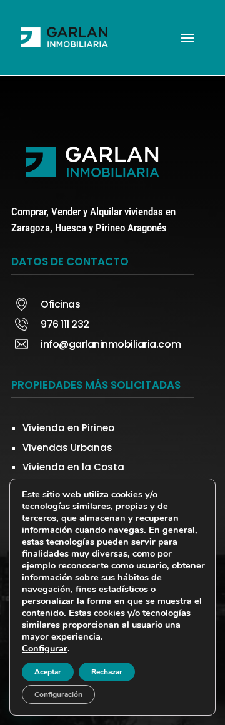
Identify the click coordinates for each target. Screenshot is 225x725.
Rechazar (106, 672)
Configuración (58, 694)
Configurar (45, 648)
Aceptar (47, 672)
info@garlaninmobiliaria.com (111, 344)
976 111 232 (65, 324)
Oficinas (60, 304)
